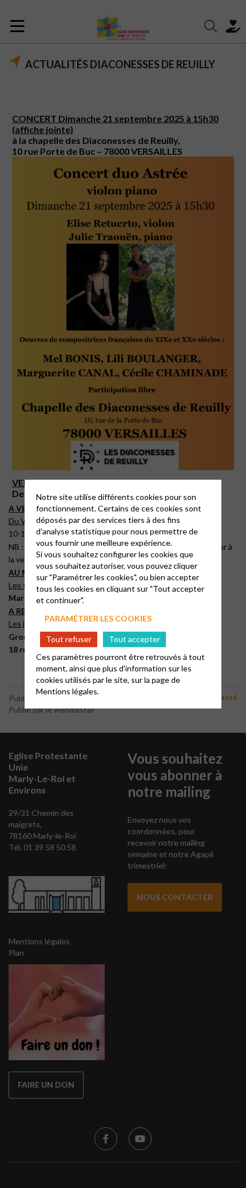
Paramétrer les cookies (98, 618)
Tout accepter (134, 639)
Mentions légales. (67, 690)
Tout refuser (69, 639)
